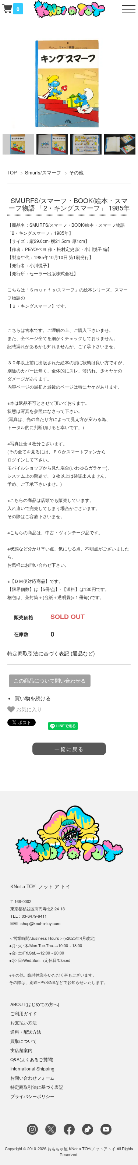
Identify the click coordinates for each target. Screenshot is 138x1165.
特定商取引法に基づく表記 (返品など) (51, 653)
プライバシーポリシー (32, 1096)
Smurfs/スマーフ (43, 172)
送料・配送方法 (25, 1031)
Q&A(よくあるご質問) (31, 1059)
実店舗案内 (21, 1050)
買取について (23, 1041)
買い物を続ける (33, 698)
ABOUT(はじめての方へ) (34, 1004)
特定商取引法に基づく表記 (36, 1087)
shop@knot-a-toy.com (40, 923)
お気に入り (28, 709)
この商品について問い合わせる (50, 681)
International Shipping (32, 1068)
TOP (12, 172)
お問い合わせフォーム (32, 1077)
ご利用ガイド (23, 1013)
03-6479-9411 (34, 916)
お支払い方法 (23, 1022)
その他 (76, 172)
